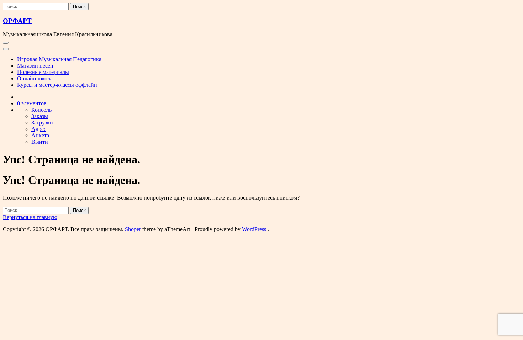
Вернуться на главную (30, 217)
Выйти (39, 142)
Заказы (39, 116)
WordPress (254, 229)
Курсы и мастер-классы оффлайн (57, 85)
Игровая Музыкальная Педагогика (59, 59)
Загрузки (42, 122)
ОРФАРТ (17, 21)
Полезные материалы (43, 72)
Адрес (38, 129)
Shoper (133, 229)
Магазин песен (35, 66)
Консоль (41, 110)
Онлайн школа (35, 78)
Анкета (40, 135)
